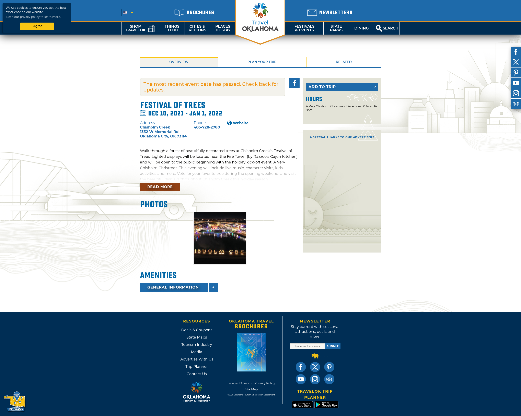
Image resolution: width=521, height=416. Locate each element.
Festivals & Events (304, 28)
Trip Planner (196, 366)
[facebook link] (301, 367)
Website (240, 123)
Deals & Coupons (196, 330)
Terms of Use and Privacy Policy (251, 383)
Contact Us (197, 374)
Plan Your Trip (262, 62)
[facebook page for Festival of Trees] (294, 83)
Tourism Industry (196, 344)
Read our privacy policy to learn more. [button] (33, 17)
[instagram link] (315, 379)
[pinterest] (516, 73)
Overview (178, 62)
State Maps (196, 337)
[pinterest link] (329, 367)
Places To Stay (223, 28)
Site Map (251, 389)
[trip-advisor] (516, 104)
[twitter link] (315, 367)
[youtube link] (301, 379)
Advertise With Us (196, 359)
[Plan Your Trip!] (14, 401)
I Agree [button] (37, 26)
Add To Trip (322, 87)
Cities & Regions (197, 28)
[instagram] (516, 93)
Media (196, 352)
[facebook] (516, 52)
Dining (361, 28)
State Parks (336, 28)
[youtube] (516, 83)
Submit (332, 346)
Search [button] (390, 28)
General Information (173, 287)
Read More (160, 187)
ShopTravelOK (135, 28)
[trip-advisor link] (329, 379)
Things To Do (172, 28)
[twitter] (516, 62)
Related (344, 62)
